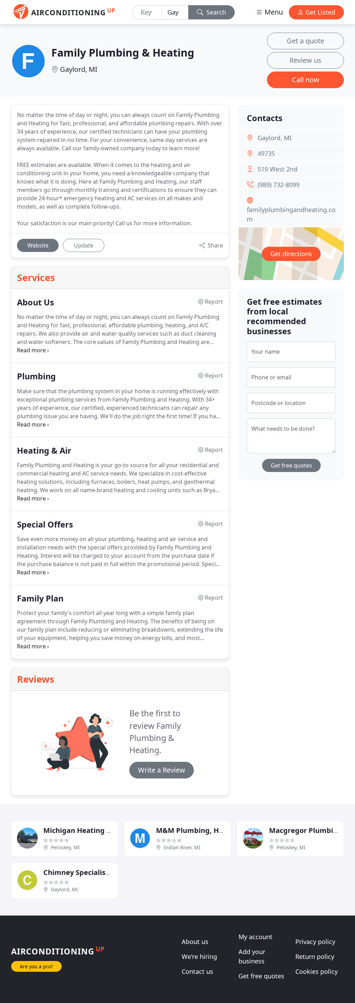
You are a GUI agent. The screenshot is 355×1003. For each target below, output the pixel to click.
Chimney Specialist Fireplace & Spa (103, 872)
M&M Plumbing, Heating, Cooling (213, 830)
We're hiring (199, 956)
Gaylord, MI (78, 69)
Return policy (314, 956)
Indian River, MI (182, 847)
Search (215, 12)
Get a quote (305, 40)
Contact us (197, 971)
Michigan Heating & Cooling (91, 830)
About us (195, 941)
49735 (266, 153)
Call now (305, 79)
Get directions (291, 254)
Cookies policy (316, 971)
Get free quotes (291, 465)
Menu (273, 12)
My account (255, 937)
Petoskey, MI (65, 847)
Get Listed (319, 12)
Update (83, 245)
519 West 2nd (277, 169)
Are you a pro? (36, 966)
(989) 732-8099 (279, 184)
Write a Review (161, 770)
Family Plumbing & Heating (122, 52)
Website (38, 245)
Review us (305, 60)
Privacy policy (315, 941)
